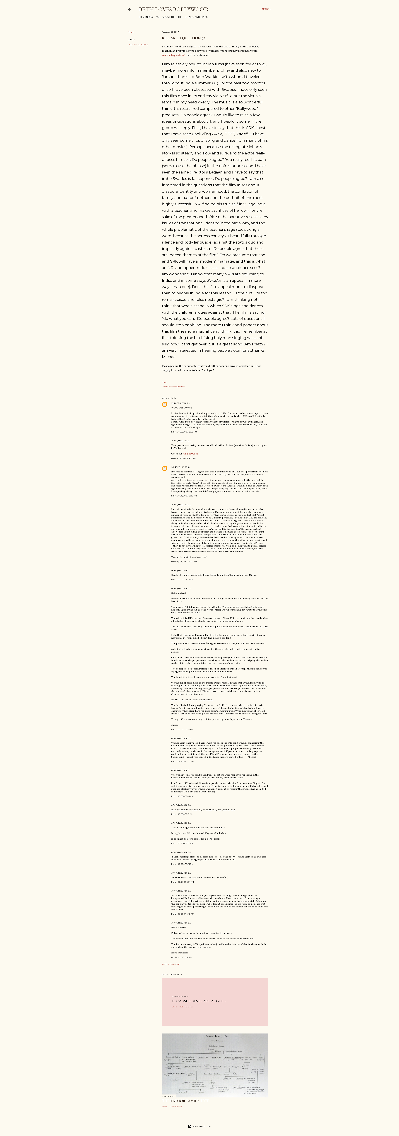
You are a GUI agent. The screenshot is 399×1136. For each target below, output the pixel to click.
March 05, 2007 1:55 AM (182, 843)
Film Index (146, 17)
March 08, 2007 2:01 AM (182, 882)
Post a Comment (171, 964)
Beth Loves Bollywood (173, 9)
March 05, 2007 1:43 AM (182, 796)
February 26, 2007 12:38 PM (184, 496)
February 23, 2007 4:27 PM (183, 458)
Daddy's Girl (177, 467)
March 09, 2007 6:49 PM (182, 914)
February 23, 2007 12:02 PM (184, 432)
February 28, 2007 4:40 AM (184, 561)
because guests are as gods (199, 1001)
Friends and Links (195, 17)
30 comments (175, 1106)
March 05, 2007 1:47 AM (182, 814)
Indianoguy (177, 403)
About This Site (172, 17)
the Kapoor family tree (185, 1100)
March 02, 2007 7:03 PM (182, 761)
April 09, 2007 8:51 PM (181, 957)
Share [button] (131, 32)
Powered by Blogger (202, 1126)
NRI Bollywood (190, 453)
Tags (157, 17)
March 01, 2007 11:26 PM (182, 729)
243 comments (186, 1007)
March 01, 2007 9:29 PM (182, 579)
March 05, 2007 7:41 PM (182, 864)
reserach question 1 (173, 54)
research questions (138, 44)
